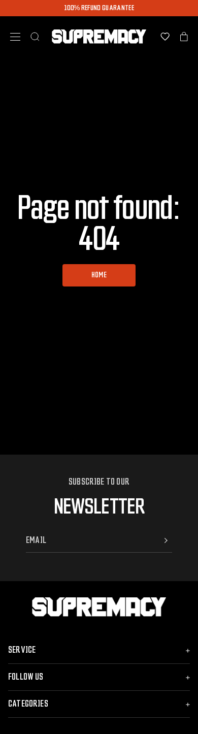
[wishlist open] (165, 36)
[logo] (99, 36)
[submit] (166, 540)
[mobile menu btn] (15, 37)
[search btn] (35, 36)
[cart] (184, 36)
